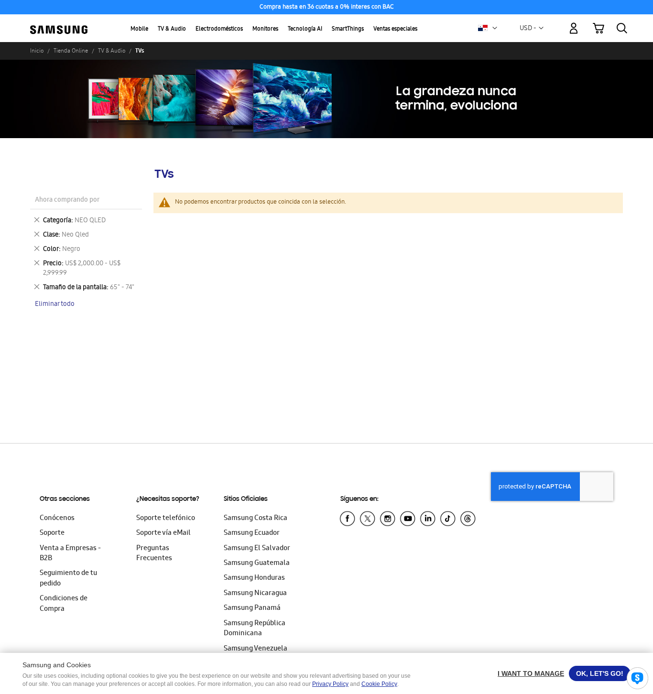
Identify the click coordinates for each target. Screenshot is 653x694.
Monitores (265, 29)
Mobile (139, 29)
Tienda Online (71, 50)
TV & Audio (172, 29)
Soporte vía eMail (163, 533)
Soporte (52, 533)
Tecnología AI (305, 29)
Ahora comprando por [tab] (67, 200)
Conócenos (57, 518)
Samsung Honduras (254, 578)
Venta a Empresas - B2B (70, 553)
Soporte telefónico (165, 518)
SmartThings (348, 29)
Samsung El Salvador (257, 548)
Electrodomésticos (219, 29)
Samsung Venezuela (255, 649)
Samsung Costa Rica (255, 518)
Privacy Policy (330, 684)
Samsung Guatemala (257, 563)
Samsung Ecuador (252, 533)
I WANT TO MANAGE (531, 673)
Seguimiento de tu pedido (68, 578)
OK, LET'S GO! (599, 673)
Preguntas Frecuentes (154, 553)
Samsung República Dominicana (254, 629)
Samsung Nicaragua (255, 593)
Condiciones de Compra (63, 604)
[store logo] (58, 22)
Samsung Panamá (252, 608)
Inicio (37, 50)
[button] (494, 28)
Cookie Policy (379, 684)
